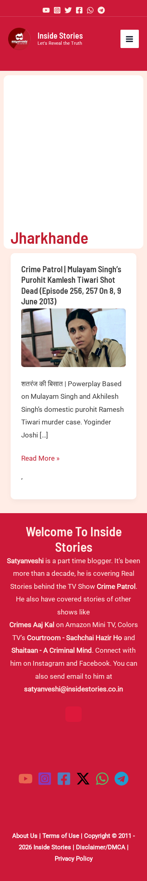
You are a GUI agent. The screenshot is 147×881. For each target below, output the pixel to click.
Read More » (40, 459)
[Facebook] (79, 10)
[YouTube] (46, 10)
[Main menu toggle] (129, 39)
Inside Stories (60, 35)
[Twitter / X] (83, 779)
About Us (25, 835)
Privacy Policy (74, 858)
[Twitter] (68, 10)
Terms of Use (60, 835)
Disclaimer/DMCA (100, 847)
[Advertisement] (73, 148)
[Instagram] (57, 10)
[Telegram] (101, 10)
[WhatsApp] (90, 10)
